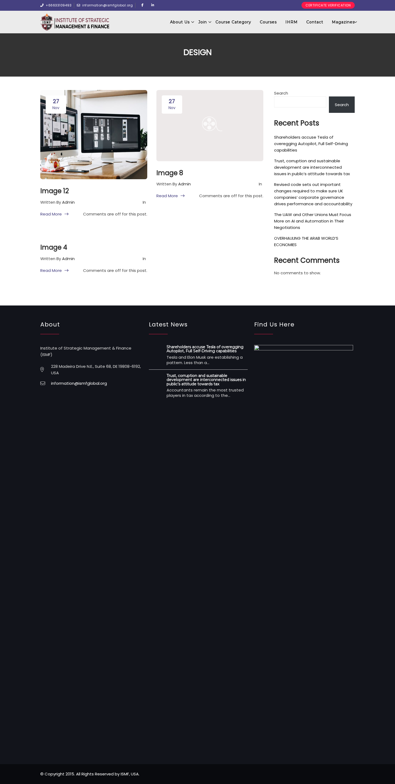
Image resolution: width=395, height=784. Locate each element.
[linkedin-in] (153, 5)
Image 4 (53, 247)
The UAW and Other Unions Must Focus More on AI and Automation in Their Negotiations (312, 221)
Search (281, 93)
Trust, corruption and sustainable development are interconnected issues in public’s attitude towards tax (312, 167)
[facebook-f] (142, 5)
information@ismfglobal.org (107, 5)
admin (68, 202)
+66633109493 (58, 5)
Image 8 (169, 172)
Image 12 (54, 190)
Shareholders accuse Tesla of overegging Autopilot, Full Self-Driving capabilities (311, 143)
